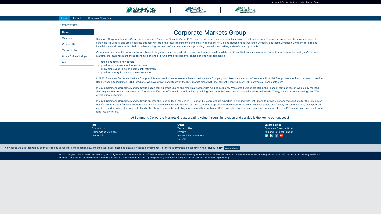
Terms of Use (69, 50)
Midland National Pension (279, 131)
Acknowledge (232, 148)
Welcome (67, 38)
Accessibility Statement (190, 135)
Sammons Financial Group (279, 128)
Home (63, 24)
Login (309, 2)
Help (301, 2)
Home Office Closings (74, 56)
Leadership (98, 135)
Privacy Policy (214, 147)
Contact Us (291, 2)
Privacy (181, 131)
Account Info (277, 2)
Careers (181, 138)
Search (317, 2)
